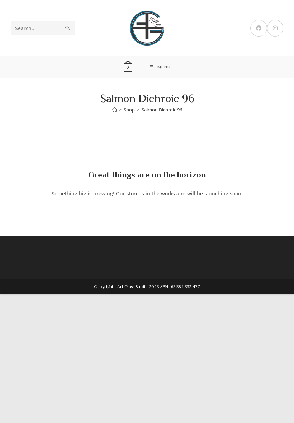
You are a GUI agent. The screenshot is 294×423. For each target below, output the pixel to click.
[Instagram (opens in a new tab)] (275, 28)
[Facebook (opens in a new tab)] (258, 28)
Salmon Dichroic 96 (162, 109)
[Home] (114, 109)
